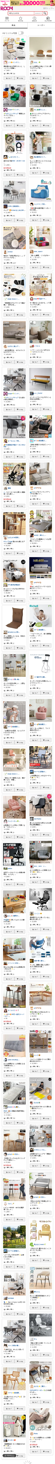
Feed (7, 19)
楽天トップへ (48, 8)
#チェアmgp (8, 541)
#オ (24, 161)
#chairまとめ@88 (17, 210)
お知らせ (34, 19)
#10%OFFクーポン (36, 1390)
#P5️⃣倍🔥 (7, 920)
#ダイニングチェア (12, 114)
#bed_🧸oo (8, 1111)
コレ (9, 78)
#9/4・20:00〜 (17, 161)
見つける (21, 19)
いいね (21, 78)
